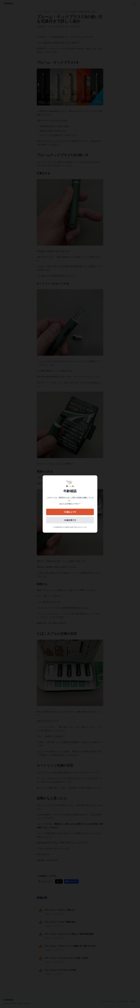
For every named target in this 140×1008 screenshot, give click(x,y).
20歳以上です (70, 512)
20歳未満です (70, 520)
